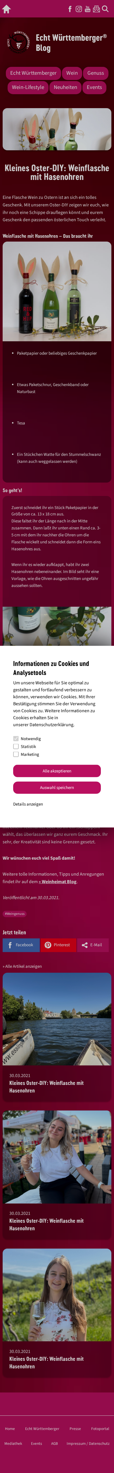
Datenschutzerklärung (51, 725)
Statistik (28, 746)
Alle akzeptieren (57, 771)
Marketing (30, 754)
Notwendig (31, 738)
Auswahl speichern (57, 788)
